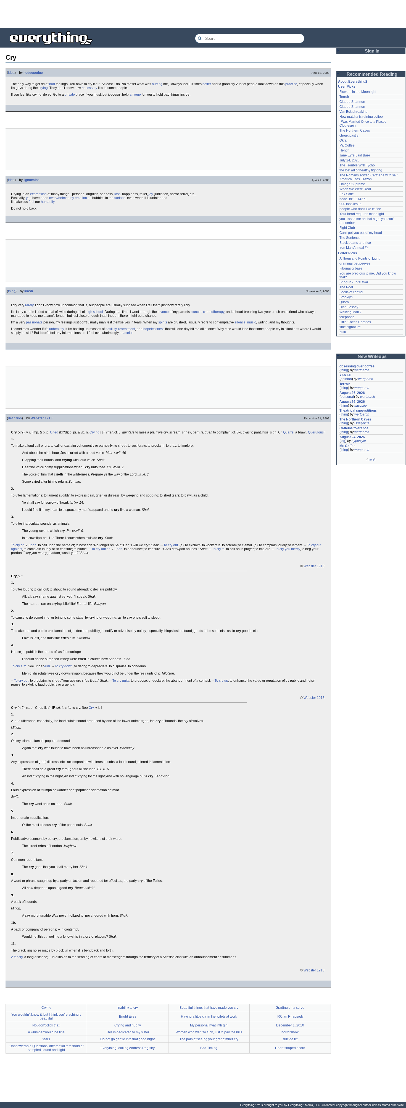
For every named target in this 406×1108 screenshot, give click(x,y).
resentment (126, 329)
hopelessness (153, 329)
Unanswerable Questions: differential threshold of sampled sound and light (46, 1048)
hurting (157, 84)
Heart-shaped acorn (290, 1048)
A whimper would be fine (46, 1032)
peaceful (126, 333)
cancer (196, 312)
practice (291, 84)
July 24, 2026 (349, 160)
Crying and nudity (127, 1025)
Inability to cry (127, 1008)
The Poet (346, 287)
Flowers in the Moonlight (357, 92)
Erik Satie (346, 194)
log (343, 441)
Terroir (344, 97)
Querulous (316, 432)
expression (38, 194)
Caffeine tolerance (353, 428)
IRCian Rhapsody (290, 1016)
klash (28, 291)
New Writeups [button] (372, 356)
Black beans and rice (355, 243)
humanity (47, 202)
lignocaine (31, 180)
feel (31, 202)
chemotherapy (213, 312)
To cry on (18, 545)
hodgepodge (33, 73)
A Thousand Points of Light (359, 258)
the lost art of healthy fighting (360, 170)
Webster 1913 (41, 418)
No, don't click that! (46, 1025)
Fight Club (347, 228)
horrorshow (290, 1032)
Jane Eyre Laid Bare (354, 155)
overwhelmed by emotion (68, 198)
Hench (344, 150)
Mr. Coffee (347, 145)
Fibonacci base (350, 268)
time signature (350, 327)
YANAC (345, 375)
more (371, 459)
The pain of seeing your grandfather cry (209, 1039)
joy (151, 194)
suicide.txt (290, 1039)
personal (347, 397)
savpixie (360, 405)
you (28, 198)
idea (11, 73)
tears (46, 1039)
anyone (135, 94)
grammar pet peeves (354, 263)
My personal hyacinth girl (209, 1025)
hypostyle (359, 441)
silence (240, 322)
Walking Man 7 (350, 312)
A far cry (17, 957)
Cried (54, 432)
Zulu (342, 332)
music (251, 322)
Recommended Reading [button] (372, 74)
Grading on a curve (290, 1008)
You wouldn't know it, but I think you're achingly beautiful (46, 1016)
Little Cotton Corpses (355, 322)
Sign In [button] (372, 51)
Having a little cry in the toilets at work (209, 1016)
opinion (346, 379)
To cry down (64, 666)
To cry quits (120, 681)
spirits (162, 322)
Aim (47, 666)
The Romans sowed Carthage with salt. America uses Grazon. (369, 177)
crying (43, 88)
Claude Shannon (352, 102)
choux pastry (348, 135)
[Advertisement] (203, 13)
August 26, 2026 (352, 393)
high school (94, 312)
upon (32, 545)
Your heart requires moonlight (361, 214)
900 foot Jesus (350, 204)
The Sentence (349, 238)
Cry (91, 708)
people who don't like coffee (360, 209)
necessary (89, 88)
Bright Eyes (127, 1016)
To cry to (218, 549)
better (206, 84)
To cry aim (18, 666)
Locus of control (351, 292)
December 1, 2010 (290, 1025)
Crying (94, 432)
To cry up (221, 681)
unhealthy (56, 329)
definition (15, 418)
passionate (34, 322)
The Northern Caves (354, 130)
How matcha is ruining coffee (361, 117)
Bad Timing (208, 1048)
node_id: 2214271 (353, 199)
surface (119, 198)
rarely (29, 305)
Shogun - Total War (353, 282)
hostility (111, 329)
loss (117, 194)
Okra (343, 140)
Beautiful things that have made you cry (209, 1008)
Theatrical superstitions (358, 410)
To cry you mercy (287, 549)
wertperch (361, 370)
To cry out (171, 545)
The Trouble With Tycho (357, 165)
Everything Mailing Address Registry (128, 1048)
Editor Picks (347, 253)
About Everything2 (352, 81)
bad (52, 84)
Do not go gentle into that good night (127, 1039)
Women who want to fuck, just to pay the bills (209, 1032)
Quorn (344, 302)
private (70, 94)
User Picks (346, 86)
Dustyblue (362, 423)
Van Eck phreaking (353, 112)
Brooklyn (346, 297)
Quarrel (288, 432)
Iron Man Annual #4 (354, 248)
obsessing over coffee (357, 366)
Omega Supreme (352, 184)
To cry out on (100, 549)
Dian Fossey (348, 307)
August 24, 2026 (352, 437)
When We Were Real (355, 189)
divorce (163, 312)
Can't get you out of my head (360, 233)
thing (11, 291)
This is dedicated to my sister (127, 1032)
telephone (347, 317)
